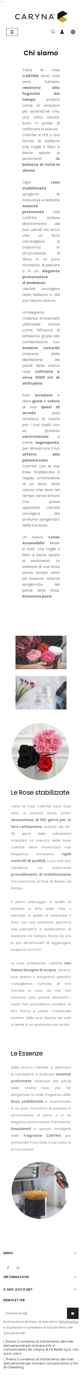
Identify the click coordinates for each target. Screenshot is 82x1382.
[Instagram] (18, 1267)
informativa (69, 1321)
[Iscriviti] (73, 1313)
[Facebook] (8, 1267)
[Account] (62, 32)
